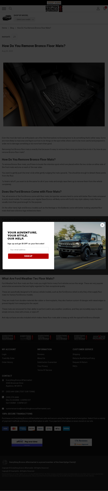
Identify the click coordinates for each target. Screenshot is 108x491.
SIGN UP (28, 256)
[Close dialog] (102, 225)
